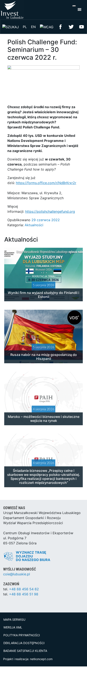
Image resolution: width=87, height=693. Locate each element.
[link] (56, 159)
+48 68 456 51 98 (23, 594)
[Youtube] (81, 26)
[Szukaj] (10, 26)
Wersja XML (12, 627)
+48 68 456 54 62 (24, 589)
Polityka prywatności (21, 635)
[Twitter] (71, 26)
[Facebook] (60, 26)
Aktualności (34, 225)
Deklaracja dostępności (24, 643)
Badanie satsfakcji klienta (25, 651)
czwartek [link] (56, 159)
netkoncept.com (41, 659)
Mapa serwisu (14, 619)
